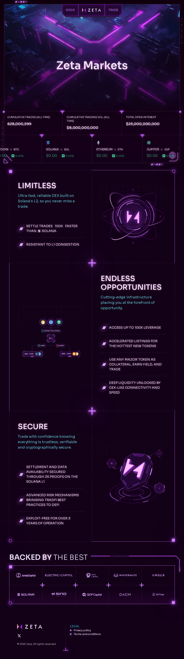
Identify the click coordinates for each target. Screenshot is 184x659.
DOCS (70, 10)
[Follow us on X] (19, 636)
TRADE (113, 10)
